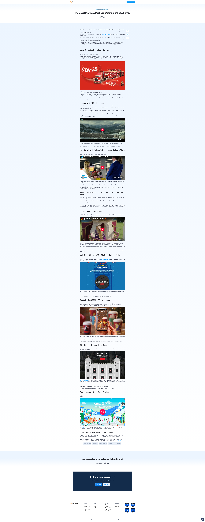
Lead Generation (110, 443)
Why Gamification (108, 509)
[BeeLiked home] (74, 2)
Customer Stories (108, 507)
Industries (95, 506)
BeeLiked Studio (118, 440)
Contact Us (117, 506)
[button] (127, 31)
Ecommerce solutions (98, 504)
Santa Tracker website (86, 427)
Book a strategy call (130, 1)
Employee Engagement (103, 443)
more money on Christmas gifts (99, 31)
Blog (107, 9)
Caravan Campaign (118, 91)
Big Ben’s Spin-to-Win (105, 259)
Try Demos (86, 510)
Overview (85, 504)
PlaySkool (107, 506)
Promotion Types (87, 506)
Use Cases (96, 507)
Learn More (106, 484)
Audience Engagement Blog (101, 9)
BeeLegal (107, 510)
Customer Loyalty (95, 443)
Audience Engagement (87, 443)
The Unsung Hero (100, 202)
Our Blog (106, 504)
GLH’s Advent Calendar (84, 380)
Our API (85, 507)
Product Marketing (118, 443)
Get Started (99, 484)
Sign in (124, 1)
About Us (117, 504)
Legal (116, 507)
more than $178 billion (105, 34)
